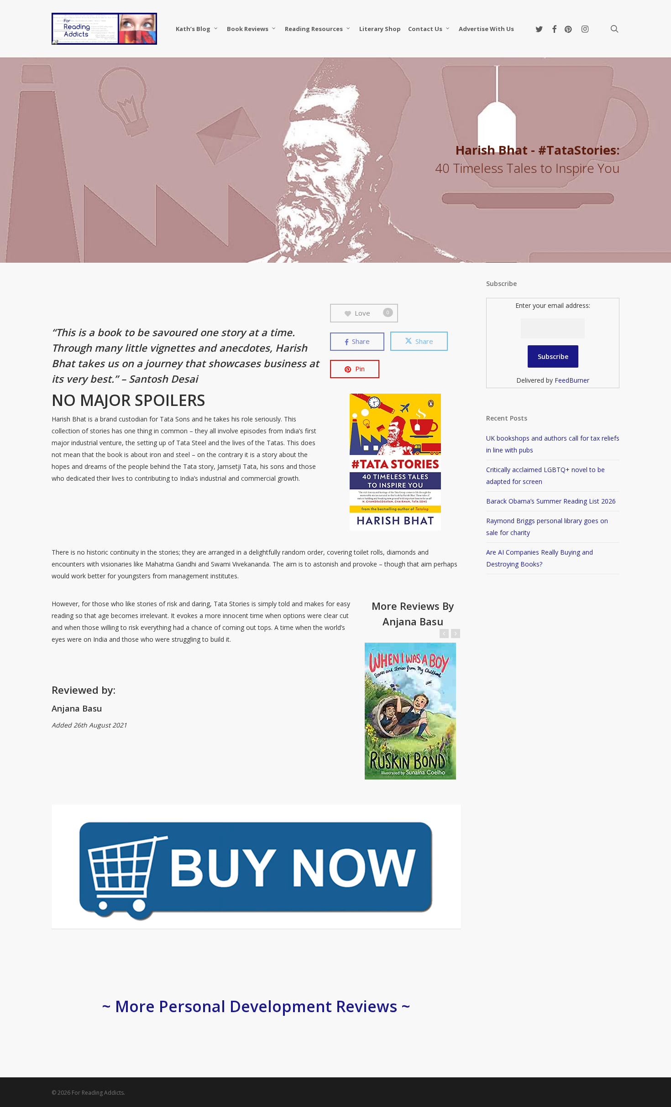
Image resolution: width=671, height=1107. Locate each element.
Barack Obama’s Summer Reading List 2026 (551, 501)
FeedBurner (572, 380)
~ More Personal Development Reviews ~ (256, 1006)
